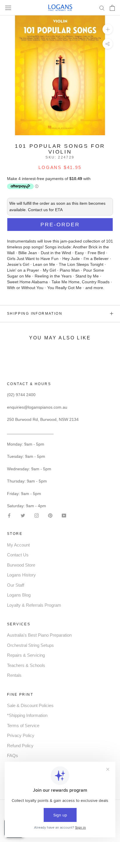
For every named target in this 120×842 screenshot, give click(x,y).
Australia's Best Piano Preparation (39, 635)
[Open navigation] (8, 8)
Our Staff (15, 585)
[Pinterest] (50, 515)
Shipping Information (34, 313)
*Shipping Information (27, 715)
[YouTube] (64, 515)
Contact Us (18, 554)
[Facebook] (9, 515)
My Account (18, 544)
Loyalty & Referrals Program (34, 605)
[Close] (109, 739)
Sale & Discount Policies (30, 705)
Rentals (14, 675)
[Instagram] (36, 515)
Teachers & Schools (26, 665)
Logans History (21, 574)
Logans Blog (19, 594)
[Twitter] (23, 515)
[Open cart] (112, 8)
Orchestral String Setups (30, 645)
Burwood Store (21, 564)
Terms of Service (23, 725)
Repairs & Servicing (26, 655)
